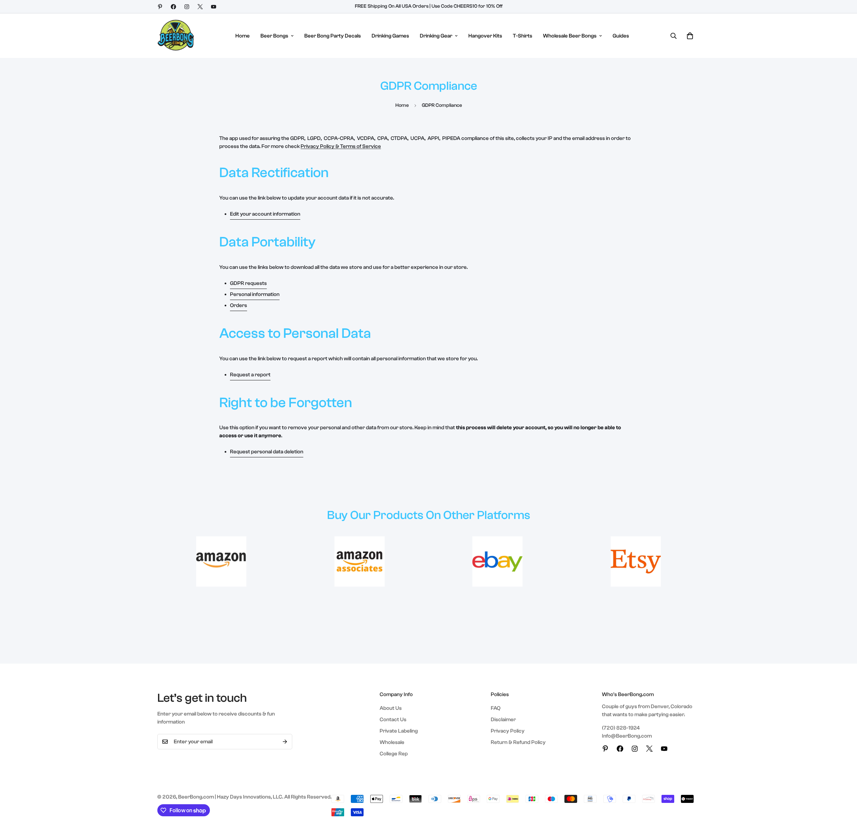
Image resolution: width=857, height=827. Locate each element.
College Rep (394, 754)
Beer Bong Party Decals (332, 36)
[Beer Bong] (175, 35)
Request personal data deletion (266, 452)
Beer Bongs (274, 36)
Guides (621, 36)
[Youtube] (213, 6)
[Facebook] (173, 6)
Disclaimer (503, 720)
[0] (690, 36)
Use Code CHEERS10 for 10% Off (467, 6)
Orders (238, 305)
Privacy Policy (508, 731)
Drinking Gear (436, 36)
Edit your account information (265, 214)
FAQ (495, 708)
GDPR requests (248, 283)
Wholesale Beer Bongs (570, 36)
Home (242, 36)
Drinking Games (390, 36)
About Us (391, 708)
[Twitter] (200, 6)
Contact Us (393, 720)
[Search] (673, 35)
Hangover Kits (485, 36)
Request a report (250, 375)
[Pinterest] (160, 6)
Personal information (255, 294)
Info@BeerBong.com (627, 736)
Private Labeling (399, 731)
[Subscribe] (285, 741)
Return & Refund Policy (518, 742)
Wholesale (392, 742)
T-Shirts (522, 36)
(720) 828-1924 (621, 728)
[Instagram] (186, 6)
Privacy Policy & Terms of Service (341, 146)
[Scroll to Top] (844, 790)
